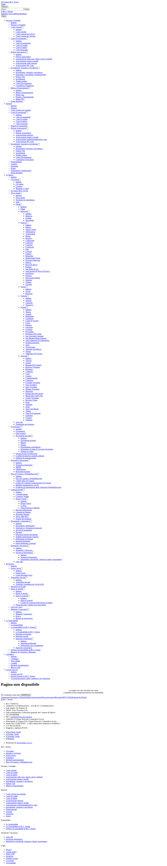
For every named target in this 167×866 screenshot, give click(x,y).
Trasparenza (5, 697)
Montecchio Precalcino (34, 394)
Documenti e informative (20, 521)
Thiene (28, 411)
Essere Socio (16, 568)
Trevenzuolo (30, 347)
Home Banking (17, 101)
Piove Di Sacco (31, 265)
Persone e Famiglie (13, 20)
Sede (17, 202)
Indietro (14, 23)
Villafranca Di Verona (33, 354)
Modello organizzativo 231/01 (27, 485)
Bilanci (23, 443)
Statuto (23, 445)
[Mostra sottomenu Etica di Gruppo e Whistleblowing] (38, 474)
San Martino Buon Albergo (35, 338)
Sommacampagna (32, 343)
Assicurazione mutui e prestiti (27, 61)
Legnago (28, 329)
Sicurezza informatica (24, 553)
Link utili (19, 562)
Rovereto (29, 294)
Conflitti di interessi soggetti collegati (30, 456)
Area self (19, 422)
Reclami (19, 532)
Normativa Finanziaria (19, 697)
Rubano (28, 267)
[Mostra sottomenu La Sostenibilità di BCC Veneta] (36, 627)
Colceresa (29, 380)
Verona (23, 307)
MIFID (18, 467)
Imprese (9, 104)
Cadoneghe (29, 240)
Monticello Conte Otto (34, 396)
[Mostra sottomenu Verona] (27, 307)
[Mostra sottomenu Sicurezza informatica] (33, 552)
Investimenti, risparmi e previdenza (24, 68)
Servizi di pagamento (24, 530)
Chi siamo (15, 179)
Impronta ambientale (23, 639)
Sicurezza (9, 856)
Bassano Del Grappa (33, 365)
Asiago (28, 363)
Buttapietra (29, 316)
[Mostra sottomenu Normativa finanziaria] (28, 460)
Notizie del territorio (23, 519)
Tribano (28, 282)
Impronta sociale (22, 636)
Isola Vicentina (31, 387)
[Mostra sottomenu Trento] (27, 287)
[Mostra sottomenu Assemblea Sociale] (26, 577)
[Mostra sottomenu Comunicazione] (24, 489)
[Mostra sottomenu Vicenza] (28, 356)
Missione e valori (22, 188)
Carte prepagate (22, 50)
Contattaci (10, 654)
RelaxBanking (21, 14)
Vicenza (24, 356)
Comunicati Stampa (23, 512)
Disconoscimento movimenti (27, 535)
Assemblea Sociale (18, 577)
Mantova (24, 211)
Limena (28, 254)
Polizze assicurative (18, 52)
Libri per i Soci (16, 607)
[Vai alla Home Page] (7, 11)
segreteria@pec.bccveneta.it (21, 717)
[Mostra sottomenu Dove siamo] (21, 193)
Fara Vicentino (31, 385)
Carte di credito (22, 45)
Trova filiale (15, 661)
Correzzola (29, 247)
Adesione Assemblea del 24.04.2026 (30, 584)
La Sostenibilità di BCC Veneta (23, 627)
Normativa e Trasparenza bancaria (29, 528)
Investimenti (20, 79)
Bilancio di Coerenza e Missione (23, 652)
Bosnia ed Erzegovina (24, 618)
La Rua (23, 506)
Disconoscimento (48, 697)
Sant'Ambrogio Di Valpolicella (37, 340)
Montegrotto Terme (32, 258)
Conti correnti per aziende (21, 110)
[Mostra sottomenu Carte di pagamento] (27, 38)
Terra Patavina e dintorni (30, 508)
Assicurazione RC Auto (25, 65)
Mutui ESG (20, 99)
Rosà (27, 402)
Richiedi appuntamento (20, 665)
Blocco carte (15, 667)
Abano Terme (30, 229)
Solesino (28, 280)
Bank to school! (22, 596)
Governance (15, 427)
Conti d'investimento (24, 83)
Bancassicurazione (23, 472)
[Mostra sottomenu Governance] (21, 426)
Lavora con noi (12, 670)
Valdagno (29, 416)
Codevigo (29, 243)
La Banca (9, 175)
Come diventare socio (24, 575)
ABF (63, 697)
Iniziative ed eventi (8, 14)
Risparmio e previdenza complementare (31, 75)
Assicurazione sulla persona (26, 63)
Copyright (10, 861)
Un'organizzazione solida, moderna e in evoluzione (30, 678)
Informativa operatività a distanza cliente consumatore (41, 559)
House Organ (21, 499)
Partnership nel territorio (25, 424)
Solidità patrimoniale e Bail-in (27, 537)
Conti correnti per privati (25, 34)
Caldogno (29, 372)
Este (27, 249)
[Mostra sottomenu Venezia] (28, 296)
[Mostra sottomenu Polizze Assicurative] (27, 128)
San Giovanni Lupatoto (34, 336)
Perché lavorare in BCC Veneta (23, 676)
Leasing (14, 164)
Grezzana (29, 327)
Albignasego (30, 232)
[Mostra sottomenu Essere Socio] (22, 568)
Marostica (29, 391)
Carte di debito (21, 48)
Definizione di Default (24, 539)
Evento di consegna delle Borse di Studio (36, 603)
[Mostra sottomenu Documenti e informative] (31, 521)
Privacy (9, 850)
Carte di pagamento (18, 38)
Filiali (3, 4)
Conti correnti (16, 27)
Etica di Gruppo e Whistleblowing (24, 474)
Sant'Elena (29, 273)
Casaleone (29, 318)
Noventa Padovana (32, 260)
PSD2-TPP (10, 854)
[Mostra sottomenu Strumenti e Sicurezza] (28, 545)
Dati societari (21, 433)
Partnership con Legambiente (32, 645)
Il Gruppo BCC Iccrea (19, 191)
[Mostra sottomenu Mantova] (28, 211)
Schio (27, 407)
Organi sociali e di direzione (26, 454)
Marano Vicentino (32, 389)
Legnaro (28, 251)
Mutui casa (20, 95)
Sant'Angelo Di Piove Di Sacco (37, 271)
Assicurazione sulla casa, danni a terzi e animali (34, 59)
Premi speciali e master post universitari (31, 605)
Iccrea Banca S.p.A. (24, 743)
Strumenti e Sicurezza (19, 546)
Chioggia (29, 303)
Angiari (28, 314)
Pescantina (29, 332)
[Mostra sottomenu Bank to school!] (29, 596)
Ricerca (4, 7)
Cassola (28, 376)
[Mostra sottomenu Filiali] (21, 204)
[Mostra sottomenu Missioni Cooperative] (28, 609)
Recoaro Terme (31, 400)
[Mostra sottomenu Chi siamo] (20, 179)
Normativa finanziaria (19, 460)
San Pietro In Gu (31, 269)
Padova (23, 223)
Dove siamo (15, 193)
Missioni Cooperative (19, 609)
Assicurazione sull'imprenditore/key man (31, 139)
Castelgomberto (31, 378)
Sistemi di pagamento (19, 126)
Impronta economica (23, 634)
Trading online (21, 81)
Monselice (29, 256)
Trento (23, 287)
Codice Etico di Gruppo (25, 481)
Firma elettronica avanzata (26, 543)
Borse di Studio (17, 589)
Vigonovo (29, 305)
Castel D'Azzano (32, 321)
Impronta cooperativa (24, 648)
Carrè (27, 374)
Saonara (28, 276)
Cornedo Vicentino (32, 383)
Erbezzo (28, 325)
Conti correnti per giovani (25, 36)
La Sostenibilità (12, 621)
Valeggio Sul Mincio (33, 349)
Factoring (14, 166)
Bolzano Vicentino (32, 367)
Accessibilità (11, 863)
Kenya (18, 616)
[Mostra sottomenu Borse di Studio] (24, 589)
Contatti (14, 663)
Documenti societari (23, 436)
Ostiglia (28, 218)
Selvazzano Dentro (32, 278)
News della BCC (22, 517)
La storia (19, 186)
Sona (27, 345)
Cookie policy (11, 852)
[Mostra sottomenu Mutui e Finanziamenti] (29, 88)
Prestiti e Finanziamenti (25, 97)
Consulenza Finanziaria (25, 86)
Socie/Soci (10, 564)
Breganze (29, 369)
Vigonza (28, 284)
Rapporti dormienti (23, 541)
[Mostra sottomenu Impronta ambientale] (32, 639)
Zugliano (28, 420)
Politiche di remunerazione (26, 458)
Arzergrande (30, 234)
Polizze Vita (20, 77)
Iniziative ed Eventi (18, 587)
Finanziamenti (16, 162)
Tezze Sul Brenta (32, 409)
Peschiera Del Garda (33, 334)
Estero (13, 168)
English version (12, 858)
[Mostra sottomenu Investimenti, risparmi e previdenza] (39, 68)
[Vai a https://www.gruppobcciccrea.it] (10, 2)
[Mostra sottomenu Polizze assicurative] (27, 52)
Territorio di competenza (25, 200)
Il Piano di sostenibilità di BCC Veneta (25, 650)
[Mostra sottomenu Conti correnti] (22, 27)
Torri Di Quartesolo (33, 413)
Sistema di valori (27, 451)
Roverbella (29, 220)
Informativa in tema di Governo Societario (37, 449)
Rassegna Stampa (22, 514)
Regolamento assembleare (31, 447)
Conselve (29, 245)
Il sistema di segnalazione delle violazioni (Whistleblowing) (38, 487)
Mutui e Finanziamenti (19, 88)
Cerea (27, 323)
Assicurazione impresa (24, 135)
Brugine (28, 238)
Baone (27, 236)
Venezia (24, 296)
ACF (67, 697)
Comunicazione (17, 490)
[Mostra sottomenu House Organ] (27, 499)
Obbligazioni (21, 469)
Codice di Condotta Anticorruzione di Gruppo (33, 483)
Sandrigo (28, 405)
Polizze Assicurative (18, 128)
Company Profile (22, 496)
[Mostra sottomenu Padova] (27, 223)
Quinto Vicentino (32, 398)
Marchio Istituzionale (24, 510)
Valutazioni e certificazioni (21, 171)
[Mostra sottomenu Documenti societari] (32, 436)
